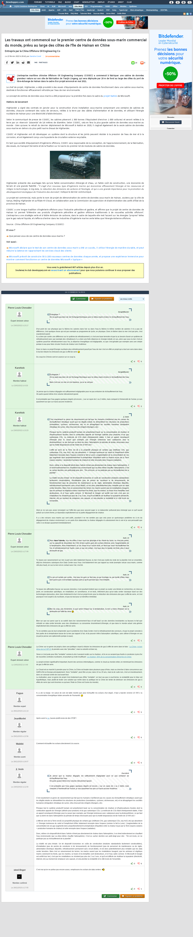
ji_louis (20, 769)
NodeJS (100, 10)
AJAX (44, 10)
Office (115, 6)
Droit (121, 2)
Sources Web (98, 14)
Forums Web (63, 14)
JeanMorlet (20, 718)
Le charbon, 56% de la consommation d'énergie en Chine (109, 657)
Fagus (19, 693)
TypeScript (123, 10)
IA (48, 6)
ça (48, 718)
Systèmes (133, 6)
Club (129, 2)
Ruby (114, 10)
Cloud (42, 6)
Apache (51, 10)
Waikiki (19, 744)
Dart (70, 10)
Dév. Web (78, 6)
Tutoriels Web (85, 14)
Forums (38, 2)
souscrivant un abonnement (65, 270)
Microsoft (62, 6)
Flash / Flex (79, 10)
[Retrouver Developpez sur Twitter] (187, 14)
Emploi (101, 2)
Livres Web (110, 14)
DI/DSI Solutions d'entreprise (25, 6)
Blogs (68, 2)
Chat (76, 2)
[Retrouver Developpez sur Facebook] (190, 14)
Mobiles (123, 6)
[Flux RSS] (184, 14)
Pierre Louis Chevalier (20, 308)
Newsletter (88, 2)
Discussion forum (172, 122)
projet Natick (110, 96)
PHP (107, 10)
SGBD (107, 6)
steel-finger (20, 870)
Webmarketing (152, 10)
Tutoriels (50, 2)
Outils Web (121, 14)
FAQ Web (74, 14)
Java (70, 6)
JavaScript (91, 10)
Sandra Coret (35, 56)
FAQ (60, 2)
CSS (64, 10)
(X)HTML (164, 10)
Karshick (20, 368)
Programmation (96, 6)
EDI (86, 6)
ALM (53, 6)
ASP (58, 10)
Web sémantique (136, 10)
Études (111, 2)
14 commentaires (52, 56)
